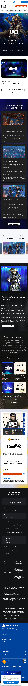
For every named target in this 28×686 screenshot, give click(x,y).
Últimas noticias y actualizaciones (14, 10)
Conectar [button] (4, 657)
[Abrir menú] (1, 2)
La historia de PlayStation (6, 643)
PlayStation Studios (5, 637)
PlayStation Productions (6, 639)
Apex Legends (11, 628)
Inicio (3, 628)
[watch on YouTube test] (23, 76)
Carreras (3, 636)
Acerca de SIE (4, 634)
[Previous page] (1, 10)
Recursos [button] (4, 654)
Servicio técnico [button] (5, 651)
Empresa (3, 641)
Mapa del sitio (23, 678)
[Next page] (26, 10)
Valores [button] (3, 648)
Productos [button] (4, 646)
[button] (26, 14)
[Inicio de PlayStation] (14, 2)
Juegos (6, 628)
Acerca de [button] (4, 632)
